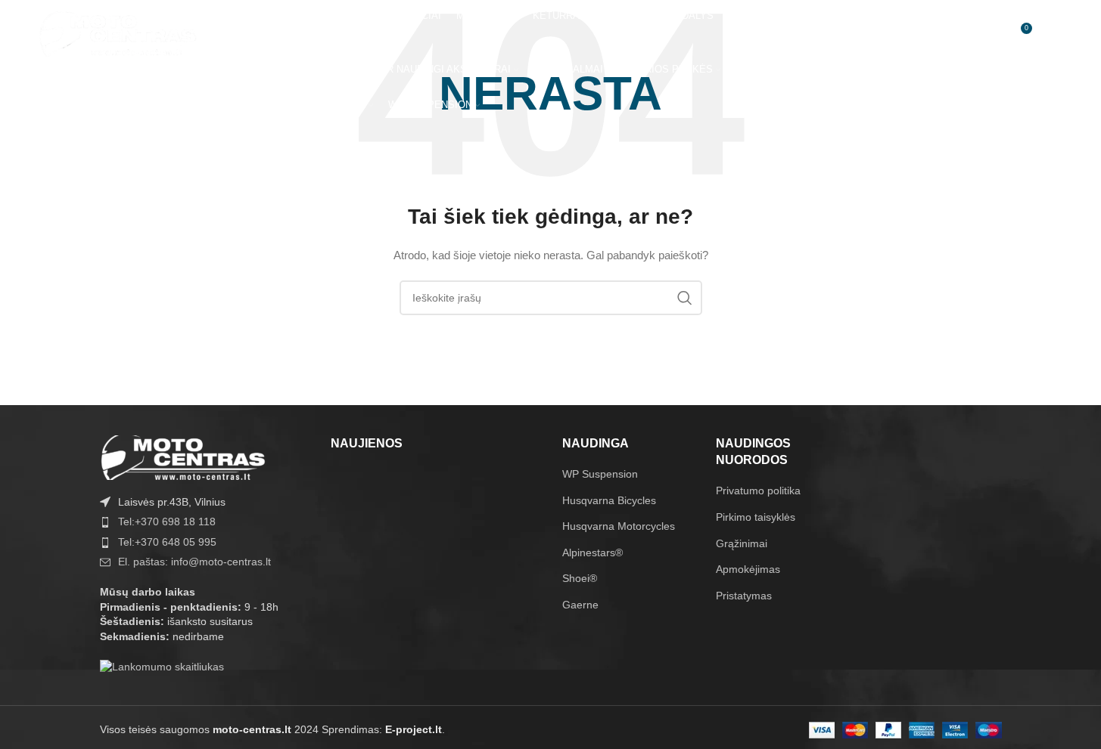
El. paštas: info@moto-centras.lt (194, 562)
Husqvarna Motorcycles (618, 526)
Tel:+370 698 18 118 (167, 521)
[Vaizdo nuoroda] (183, 456)
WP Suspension (600, 474)
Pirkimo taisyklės (755, 517)
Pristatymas (744, 596)
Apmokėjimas (748, 569)
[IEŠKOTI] (684, 297)
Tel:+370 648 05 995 (167, 542)
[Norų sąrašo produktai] (987, 34)
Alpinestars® (592, 552)
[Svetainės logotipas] (118, 33)
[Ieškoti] (957, 34)
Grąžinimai (741, 543)
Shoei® (579, 578)
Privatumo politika (758, 490)
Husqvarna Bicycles (609, 500)
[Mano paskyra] (918, 34)
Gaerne (580, 605)
